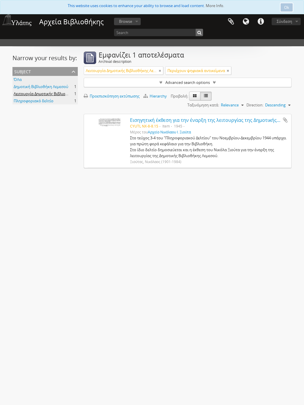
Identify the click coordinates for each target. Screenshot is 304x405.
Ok (286, 7)
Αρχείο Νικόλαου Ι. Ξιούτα (169, 132)
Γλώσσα (245, 21)
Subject (22, 71)
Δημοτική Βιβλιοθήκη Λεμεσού (41, 86)
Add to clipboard (285, 120)
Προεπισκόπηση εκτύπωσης (114, 96)
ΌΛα (18, 79)
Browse (125, 21)
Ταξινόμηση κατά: (203, 105)
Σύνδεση (284, 21)
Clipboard (231, 21)
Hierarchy (158, 96)
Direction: (254, 105)
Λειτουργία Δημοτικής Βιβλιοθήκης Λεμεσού (53, 93)
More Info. (215, 5)
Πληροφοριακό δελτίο (33, 100)
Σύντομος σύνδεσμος (260, 21)
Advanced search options (187, 82)
